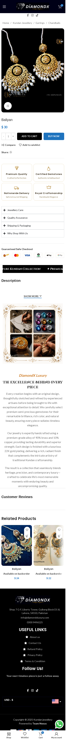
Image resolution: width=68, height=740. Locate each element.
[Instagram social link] (32, 15)
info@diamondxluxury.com (35, 617)
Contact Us (35, 642)
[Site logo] (32, 6)
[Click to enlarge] (8, 106)
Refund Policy (34, 649)
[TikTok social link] (37, 15)
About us (35, 636)
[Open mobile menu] (4, 6)
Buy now (53, 136)
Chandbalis (54, 22)
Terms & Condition (35, 661)
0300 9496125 (35, 622)
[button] (27, 536)
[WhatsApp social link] (11, 152)
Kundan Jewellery (22, 22)
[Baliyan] (16, 545)
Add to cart (29, 136)
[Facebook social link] (28, 15)
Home (6, 22)
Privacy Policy (35, 655)
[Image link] (32, 599)
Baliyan (16, 569)
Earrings (40, 22)
